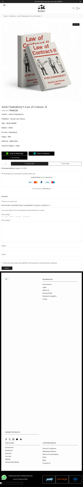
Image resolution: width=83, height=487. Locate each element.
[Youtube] (17, 439)
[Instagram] (13, 439)
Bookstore (12, 16)
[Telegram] (21, 439)
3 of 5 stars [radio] (11, 217)
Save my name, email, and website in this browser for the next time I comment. (30, 263)
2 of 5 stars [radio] (6, 217)
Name (4, 246)
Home (5, 16)
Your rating (6, 214)
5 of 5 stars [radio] (26, 217)
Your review (6, 220)
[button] (4, 5)
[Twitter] (10, 439)
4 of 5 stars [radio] (18, 217)
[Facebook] (6, 439)
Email (4, 254)
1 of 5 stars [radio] (2, 217)
